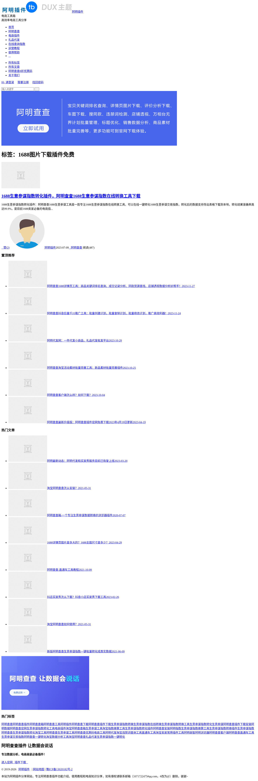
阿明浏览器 (202, 732)
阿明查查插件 (21, 724)
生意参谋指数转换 (122, 724)
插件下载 (21, 762)
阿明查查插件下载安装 (237, 724)
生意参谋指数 (245, 728)
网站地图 (38, 769)
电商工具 (99, 732)
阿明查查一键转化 (35, 736)
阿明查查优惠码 (84, 732)
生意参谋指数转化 (201, 724)
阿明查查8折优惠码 (20, 71)
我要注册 (23, 82)
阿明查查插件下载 (99, 724)
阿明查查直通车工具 (241, 732)
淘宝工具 (40, 732)
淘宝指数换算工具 (113, 728)
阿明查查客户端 (219, 732)
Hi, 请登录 (7, 82)
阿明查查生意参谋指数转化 (18, 732)
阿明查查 (14, 31)
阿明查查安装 (161, 728)
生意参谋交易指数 (12, 736)
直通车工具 (149, 732)
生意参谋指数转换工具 (175, 724)
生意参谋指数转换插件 (223, 728)
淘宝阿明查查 (77, 736)
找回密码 (38, 82)
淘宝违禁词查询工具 (129, 732)
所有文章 (14, 66)
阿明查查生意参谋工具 (60, 732)
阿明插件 (77, 11)
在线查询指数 (16, 44)
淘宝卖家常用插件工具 (170, 732)
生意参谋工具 (94, 728)
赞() (5, 247)
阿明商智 (189, 732)
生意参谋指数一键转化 (111, 736)
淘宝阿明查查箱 (76, 728)
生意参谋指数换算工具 (195, 728)
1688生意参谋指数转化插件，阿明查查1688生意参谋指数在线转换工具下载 (70, 196)
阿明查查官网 (18, 728)
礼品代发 (14, 39)
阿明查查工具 (52, 724)
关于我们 (14, 75)
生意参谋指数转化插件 (139, 728)
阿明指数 (175, 728)
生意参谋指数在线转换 (147, 724)
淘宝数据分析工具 (57, 736)
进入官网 (8, 762)
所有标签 (14, 62)
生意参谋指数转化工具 (41, 728)
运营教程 (14, 48)
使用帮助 (14, 52)
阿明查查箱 (36, 724)
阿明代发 (111, 732)
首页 (11, 27)
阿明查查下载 (80, 724)
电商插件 (14, 35)
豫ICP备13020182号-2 (59, 769)
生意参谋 (217, 724)
